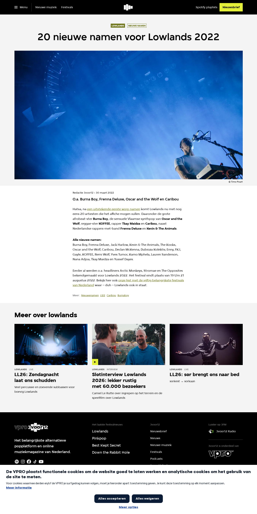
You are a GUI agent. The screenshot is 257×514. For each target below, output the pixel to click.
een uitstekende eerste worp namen (113, 209)
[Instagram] (23, 461)
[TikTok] (35, 461)
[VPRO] (221, 454)
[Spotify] (16, 461)
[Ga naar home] (128, 7)
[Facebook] (29, 461)
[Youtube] (41, 461)
